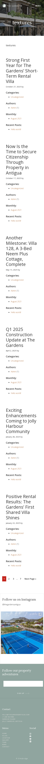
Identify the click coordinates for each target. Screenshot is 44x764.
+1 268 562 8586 (8, 717)
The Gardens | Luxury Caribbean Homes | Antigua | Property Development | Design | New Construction (19, 6)
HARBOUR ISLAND (8, 719)
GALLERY (5, 740)
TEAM (4, 742)
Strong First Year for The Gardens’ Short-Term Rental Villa (22, 70)
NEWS (4, 744)
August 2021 (16, 118)
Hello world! (16, 129)
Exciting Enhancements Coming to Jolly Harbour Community (21, 420)
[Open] (22, 632)
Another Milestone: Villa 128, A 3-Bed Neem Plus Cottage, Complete (21, 251)
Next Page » (30, 579)
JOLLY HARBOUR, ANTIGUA (12, 721)
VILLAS (4, 736)
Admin (13, 107)
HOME (4, 733)
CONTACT (5, 747)
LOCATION (6, 738)
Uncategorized (17, 97)
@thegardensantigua (11, 604)
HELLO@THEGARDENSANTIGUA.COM (15, 715)
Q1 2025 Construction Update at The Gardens (20, 337)
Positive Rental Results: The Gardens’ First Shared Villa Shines (21, 507)
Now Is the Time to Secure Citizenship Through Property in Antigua (21, 159)
